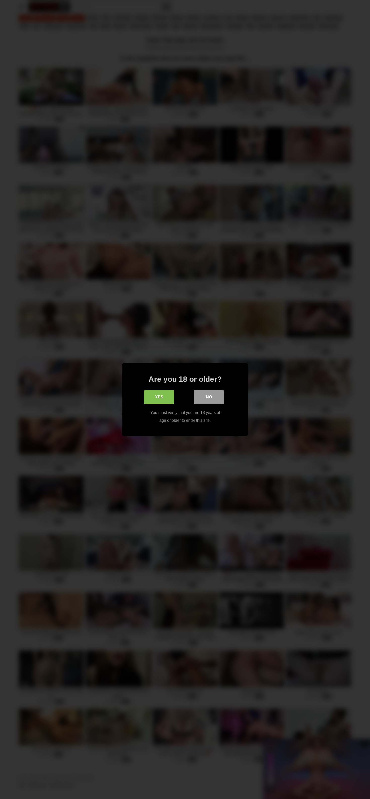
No (209, 397)
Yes (159, 397)
